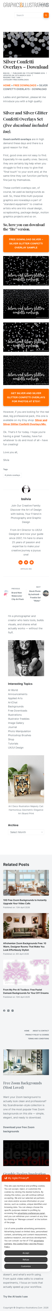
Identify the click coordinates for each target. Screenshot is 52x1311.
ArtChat (12, 702)
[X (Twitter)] (8, 1011)
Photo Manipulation (19, 731)
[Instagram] (13, 1011)
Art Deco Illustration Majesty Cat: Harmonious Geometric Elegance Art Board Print (26, 810)
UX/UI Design (16, 747)
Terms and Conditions (38, 1039)
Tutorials (13, 743)
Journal (12, 727)
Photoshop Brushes (19, 735)
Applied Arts (15, 698)
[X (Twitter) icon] (32, 562)
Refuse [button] (26, 1259)
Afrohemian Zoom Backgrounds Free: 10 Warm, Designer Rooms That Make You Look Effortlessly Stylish (24, 946)
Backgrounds (16, 706)
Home (7, 85)
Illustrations (15, 714)
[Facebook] (4, 1011)
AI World (13, 690)
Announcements (17, 694)
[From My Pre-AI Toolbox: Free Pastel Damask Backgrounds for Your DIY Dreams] (26, 972)
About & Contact (41, 1031)
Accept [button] (26, 1253)
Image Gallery (16, 722)
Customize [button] (26, 1266)
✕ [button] (47, 1178)
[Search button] (46, 15)
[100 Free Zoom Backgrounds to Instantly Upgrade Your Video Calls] (26, 883)
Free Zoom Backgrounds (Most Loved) (22, 1085)
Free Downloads (21, 80)
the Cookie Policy (21, 1243)
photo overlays (12, 475)
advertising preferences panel (31, 1213)
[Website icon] (26, 562)
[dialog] (26, 1223)
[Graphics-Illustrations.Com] (26, 5)
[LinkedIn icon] (20, 562)
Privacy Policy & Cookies (37, 1035)
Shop (11, 739)
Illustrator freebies (18, 718)
